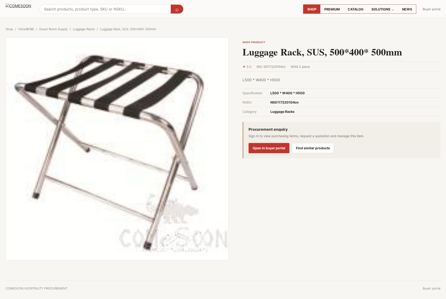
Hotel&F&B (26, 29)
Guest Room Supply (53, 29)
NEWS (407, 9)
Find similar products (313, 148)
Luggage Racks (84, 29)
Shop (9, 29)
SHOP (311, 9)
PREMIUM (332, 9)
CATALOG (356, 9)
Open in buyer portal (269, 148)
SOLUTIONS (382, 9)
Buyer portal (431, 9)
